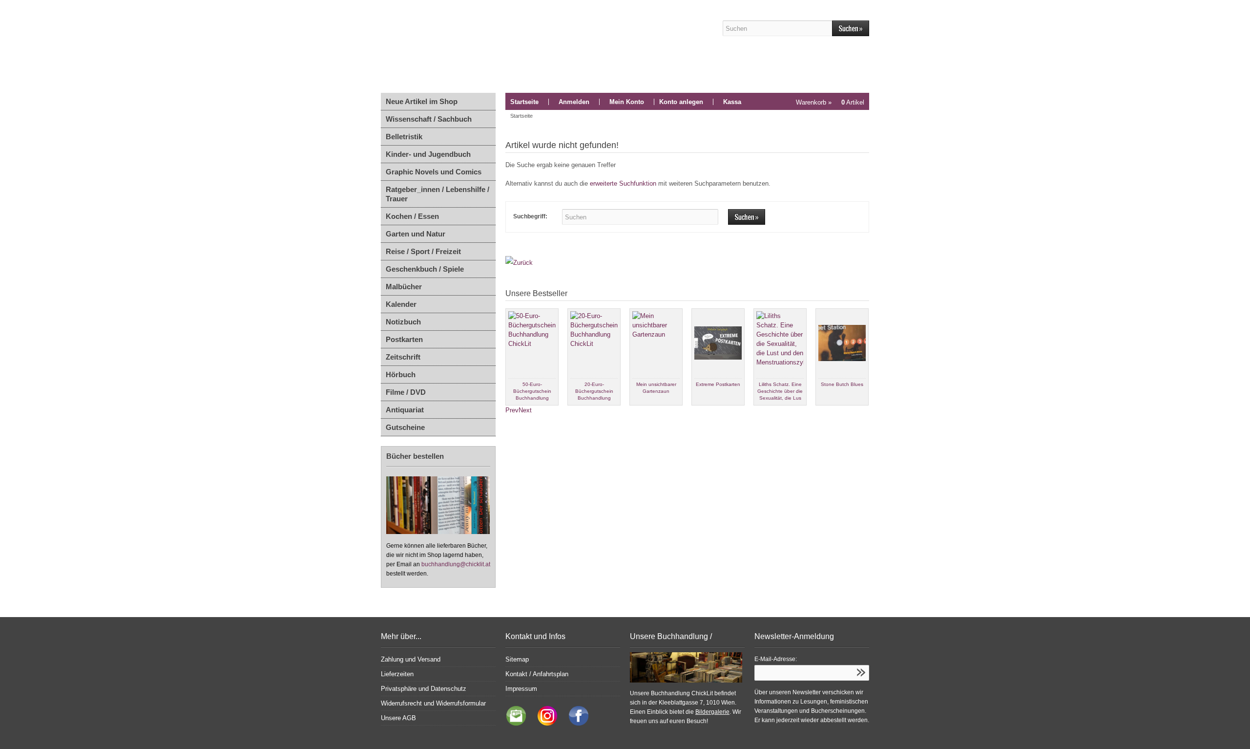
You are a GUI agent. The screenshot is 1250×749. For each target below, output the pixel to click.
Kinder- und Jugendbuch (428, 154)
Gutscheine (405, 427)
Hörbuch (401, 374)
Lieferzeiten (397, 674)
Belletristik (404, 136)
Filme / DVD (406, 392)
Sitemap (517, 659)
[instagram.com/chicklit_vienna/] (545, 723)
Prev (512, 410)
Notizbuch (403, 322)
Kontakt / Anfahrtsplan (536, 674)
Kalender (401, 304)
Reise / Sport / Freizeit (423, 251)
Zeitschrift (403, 357)
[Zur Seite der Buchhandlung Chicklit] (539, 46)
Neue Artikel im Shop (422, 101)
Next (525, 410)
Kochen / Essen (412, 216)
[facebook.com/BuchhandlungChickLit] (573, 723)
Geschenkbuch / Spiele (425, 269)
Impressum (521, 688)
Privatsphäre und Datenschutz (423, 688)
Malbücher (404, 286)
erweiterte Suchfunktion (623, 183)
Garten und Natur (415, 234)
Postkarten (404, 339)
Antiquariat (405, 410)
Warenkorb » (830, 102)
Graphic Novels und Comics (433, 172)
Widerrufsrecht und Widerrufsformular (433, 703)
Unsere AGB (398, 718)
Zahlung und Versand (410, 659)
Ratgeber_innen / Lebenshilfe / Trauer (437, 194)
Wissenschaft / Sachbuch (429, 119)
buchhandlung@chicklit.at (455, 564)
